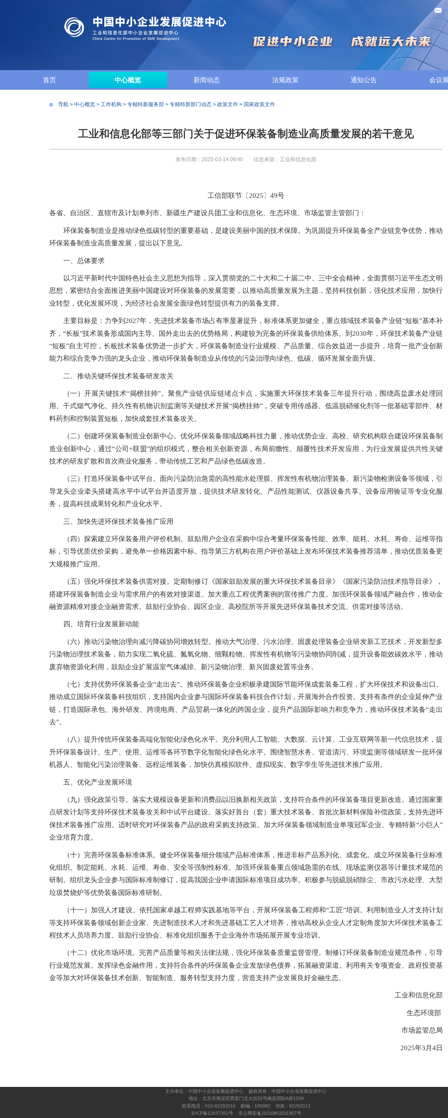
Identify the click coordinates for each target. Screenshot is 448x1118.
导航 (63, 104)
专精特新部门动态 (191, 104)
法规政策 (285, 80)
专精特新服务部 (145, 104)
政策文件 (227, 104)
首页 (49, 80)
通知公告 (364, 80)
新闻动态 (206, 80)
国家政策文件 (259, 104)
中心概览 (128, 80)
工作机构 (111, 104)
